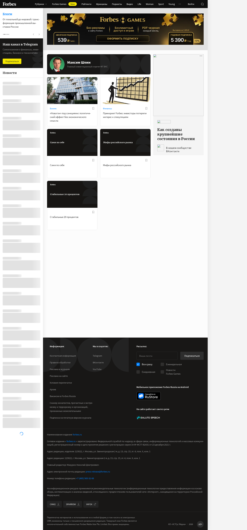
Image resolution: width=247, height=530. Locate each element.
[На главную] (9, 4)
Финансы (107, 108)
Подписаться (192, 355)
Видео (130, 4)
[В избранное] (93, 108)
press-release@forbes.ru (98, 471)
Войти (191, 4)
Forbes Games (63, 4)
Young (172, 4)
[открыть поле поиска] (202, 4)
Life (139, 4)
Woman (150, 4)
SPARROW (71, 504)
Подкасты (117, 4)
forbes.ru (77, 434)
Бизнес (53, 108)
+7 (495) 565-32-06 (85, 478)
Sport (161, 4)
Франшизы (101, 4)
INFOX (89, 504)
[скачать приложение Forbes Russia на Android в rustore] (148, 396)
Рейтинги (86, 4)
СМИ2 (53, 504)
